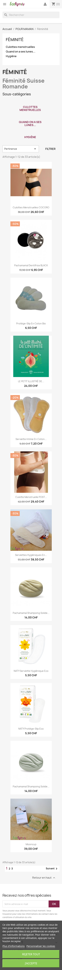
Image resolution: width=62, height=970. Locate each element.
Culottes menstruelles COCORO (31, 207)
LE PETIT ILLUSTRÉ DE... (31, 381)
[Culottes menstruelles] (30, 102)
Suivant (52, 869)
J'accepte (31, 963)
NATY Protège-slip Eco (31, 728)
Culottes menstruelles (20, 47)
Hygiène (11, 56)
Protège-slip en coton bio (31, 323)
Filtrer (50, 149)
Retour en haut (44, 878)
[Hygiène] (30, 132)
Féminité (15, 39)
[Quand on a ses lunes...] (30, 117)
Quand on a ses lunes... (20, 51)
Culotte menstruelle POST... (31, 497)
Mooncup (31, 844)
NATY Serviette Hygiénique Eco (31, 670)
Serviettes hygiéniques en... (31, 555)
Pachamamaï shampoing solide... (31, 612)
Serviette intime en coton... (31, 439)
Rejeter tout (31, 954)
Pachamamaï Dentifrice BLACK (31, 265)
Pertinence (20, 149)
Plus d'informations (13, 946)
